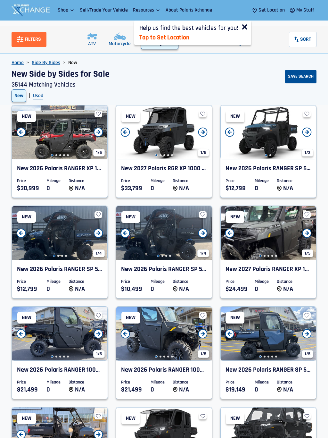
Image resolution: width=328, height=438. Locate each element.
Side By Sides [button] (46, 62)
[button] (66, 10)
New (18, 95)
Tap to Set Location (164, 37)
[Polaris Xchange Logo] (31, 10)
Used (38, 95)
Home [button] (18, 62)
